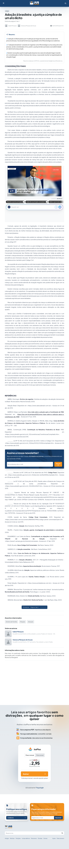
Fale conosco (60, 838)
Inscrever (58, 464)
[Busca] (65, 3)
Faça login (40, 788)
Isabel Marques (18, 632)
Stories (45, 838)
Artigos (7, 838)
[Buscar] (62, 833)
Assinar (26, 774)
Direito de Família (11, 622)
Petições (18, 838)
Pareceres (34, 838)
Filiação (22, 622)
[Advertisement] (34, 680)
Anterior (26, 607)
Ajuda (54, 838)
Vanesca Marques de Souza (22, 640)
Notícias (12, 838)
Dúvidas (40, 838)
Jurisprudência (26, 838)
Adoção (30, 622)
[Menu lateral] (3, 3)
